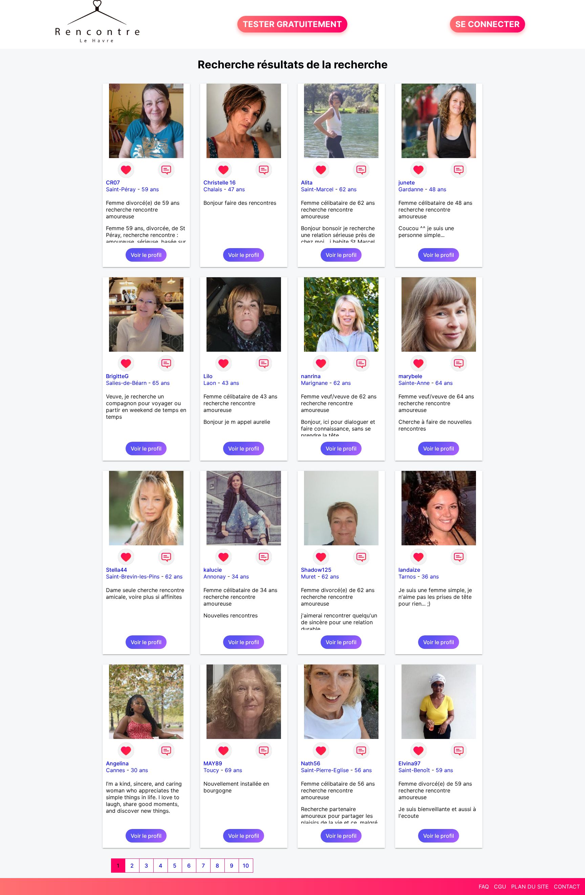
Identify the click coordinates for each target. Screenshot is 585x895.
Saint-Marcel (317, 189)
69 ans (233, 770)
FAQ (484, 886)
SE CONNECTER (487, 24)
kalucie (212, 569)
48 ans (437, 189)
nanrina (311, 376)
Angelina (117, 763)
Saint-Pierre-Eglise (325, 770)
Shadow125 (316, 569)
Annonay (214, 576)
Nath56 (310, 763)
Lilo (208, 376)
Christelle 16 (219, 182)
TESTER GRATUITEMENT (292, 24)
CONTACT (567, 886)
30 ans (139, 770)
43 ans (230, 382)
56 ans (363, 770)
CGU (500, 886)
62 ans (347, 189)
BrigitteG (117, 376)
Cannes (115, 770)
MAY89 (212, 763)
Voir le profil (146, 255)
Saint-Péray (121, 189)
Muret (308, 576)
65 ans (161, 382)
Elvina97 (409, 763)
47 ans (236, 189)
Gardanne (410, 189)
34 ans (240, 576)
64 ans (444, 382)
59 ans (150, 189)
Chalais (212, 189)
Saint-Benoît (414, 770)
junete (406, 182)
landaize (409, 569)
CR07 (113, 182)
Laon (209, 382)
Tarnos (407, 576)
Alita (306, 182)
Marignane (314, 382)
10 (246, 865)
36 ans (430, 576)
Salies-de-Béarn (126, 382)
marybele (410, 376)
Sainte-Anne (414, 382)
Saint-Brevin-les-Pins (132, 576)
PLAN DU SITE (530, 886)
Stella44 (116, 569)
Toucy (211, 770)
